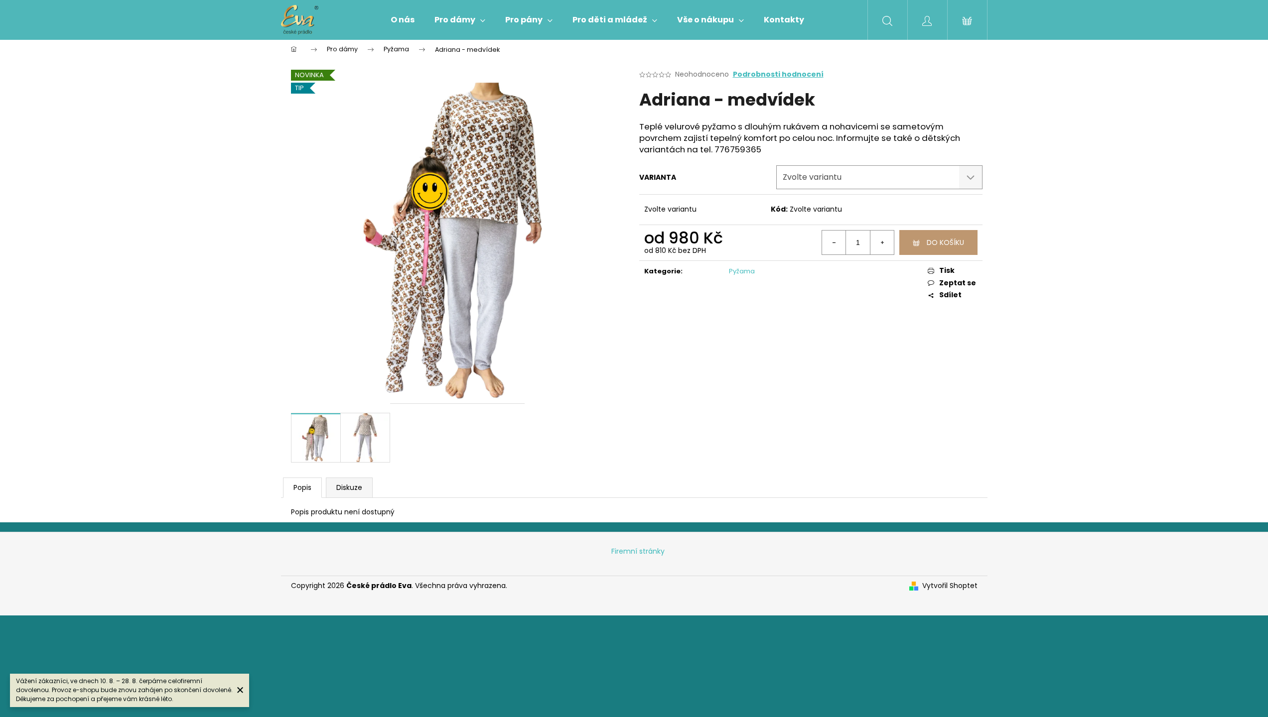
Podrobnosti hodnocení (778, 74)
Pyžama (742, 271)
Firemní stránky (638, 551)
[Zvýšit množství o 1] (882, 242)
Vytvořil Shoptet (950, 586)
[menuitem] (402, 20)
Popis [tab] (302, 487)
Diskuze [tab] (349, 487)
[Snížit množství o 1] (834, 242)
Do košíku (945, 242)
